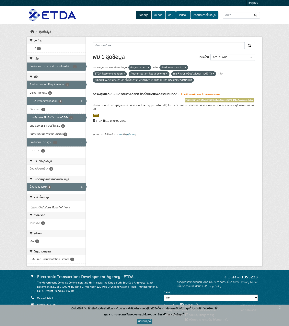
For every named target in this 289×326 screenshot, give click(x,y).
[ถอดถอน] (148, 67)
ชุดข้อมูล (143, 15)
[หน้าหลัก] (32, 31)
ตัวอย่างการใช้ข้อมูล (204, 15)
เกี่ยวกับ (183, 15)
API (120, 134)
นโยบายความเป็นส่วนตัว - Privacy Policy (199, 286)
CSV (96, 115)
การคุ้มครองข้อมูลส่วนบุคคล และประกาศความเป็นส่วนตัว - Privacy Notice (217, 282)
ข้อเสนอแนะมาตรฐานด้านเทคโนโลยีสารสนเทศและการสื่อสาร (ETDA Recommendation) (219, 100)
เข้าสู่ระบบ (253, 3)
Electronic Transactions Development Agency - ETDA (85, 277)
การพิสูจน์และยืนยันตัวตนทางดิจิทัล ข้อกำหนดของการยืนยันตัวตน (136, 94)
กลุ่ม (170, 15)
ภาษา (167, 292)
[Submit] (256, 15)
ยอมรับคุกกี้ (144, 321)
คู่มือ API (131, 134)
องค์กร (158, 15)
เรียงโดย (204, 57)
